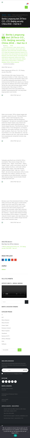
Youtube (9, 381)
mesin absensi (5, 53)
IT (2, 314)
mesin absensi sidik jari (12, 55)
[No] (28, 432)
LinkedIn (9, 260)
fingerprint (12, 52)
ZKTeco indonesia (15, 62)
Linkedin (15, 381)
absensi (18, 47)
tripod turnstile (13, 60)
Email (15, 260)
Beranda (4, 15)
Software (4, 344)
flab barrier (17, 52)
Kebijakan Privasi (18, 373)
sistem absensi (5, 58)
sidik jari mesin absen (20, 57)
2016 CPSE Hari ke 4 (8, 47)
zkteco (6, 45)
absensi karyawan (11, 48)
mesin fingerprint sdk (22, 55)
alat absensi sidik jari (21, 50)
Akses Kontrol (5, 322)
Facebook (3, 260)
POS (3, 341)
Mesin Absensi (5, 320)
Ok (15, 435)
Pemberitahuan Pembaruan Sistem (10, 394)
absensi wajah (19, 48)
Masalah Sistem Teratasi (7, 388)
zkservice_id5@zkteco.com (21, 415)
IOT (3, 317)
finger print (7, 52)
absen (15, 47)
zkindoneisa (20, 60)
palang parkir (11, 57)
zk (16, 60)
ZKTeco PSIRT (5, 399)
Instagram (12, 381)
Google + (12, 260)
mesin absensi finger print (14, 53)
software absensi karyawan (15, 58)
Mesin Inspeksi (6, 330)
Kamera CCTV (24, 52)
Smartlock (4, 333)
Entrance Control (6, 328)
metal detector (5, 57)
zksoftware (4, 62)
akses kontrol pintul (12, 50)
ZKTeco (8, 62)
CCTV (3, 52)
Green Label (5, 325)
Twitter (6, 260)
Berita (9, 15)
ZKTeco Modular (6, 338)
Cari (19, 349)
